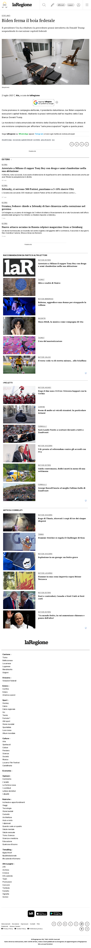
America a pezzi (8, 695)
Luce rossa (6, 730)
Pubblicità (4, 926)
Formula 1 (6, 718)
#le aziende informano (11, 858)
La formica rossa (9, 785)
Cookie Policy (21, 929)
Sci (3, 712)
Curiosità (5, 814)
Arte (4, 741)
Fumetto (5, 891)
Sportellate (6, 727)
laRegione (35, 95)
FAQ (38, 924)
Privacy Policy (8, 929)
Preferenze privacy (36, 929)
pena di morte (46, 140)
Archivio (5, 870)
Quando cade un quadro (12, 826)
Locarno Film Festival (10, 762)
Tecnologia (6, 808)
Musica (5, 759)
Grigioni (5, 672)
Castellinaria (7, 765)
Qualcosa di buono (10, 844)
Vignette (5, 894)
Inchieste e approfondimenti (13, 802)
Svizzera (6, 678)
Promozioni (7, 882)
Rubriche (6, 799)
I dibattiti (5, 794)
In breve (5, 873)
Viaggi (4, 805)
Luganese (6, 666)
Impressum (24, 924)
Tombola (6, 888)
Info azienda (7, 876)
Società (5, 756)
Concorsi (6, 885)
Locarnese (6, 663)
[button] (54, 924)
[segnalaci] (52, 5)
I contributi (6, 788)
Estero (5, 686)
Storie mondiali (8, 724)
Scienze (5, 753)
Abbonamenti (5, 924)
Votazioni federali (9, 681)
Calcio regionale (8, 709)
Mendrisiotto (7, 669)
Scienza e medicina (10, 838)
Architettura (7, 817)
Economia (7, 771)
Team (4, 879)
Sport (5, 700)
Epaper (70, 5)
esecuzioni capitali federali (23, 140)
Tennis (5, 715)
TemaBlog (7, 850)
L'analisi (5, 782)
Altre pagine (8, 864)
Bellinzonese (7, 660)
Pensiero (6, 750)
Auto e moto (7, 820)
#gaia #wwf (7, 853)
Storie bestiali (7, 811)
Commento (6, 779)
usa (53, 140)
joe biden (36, 140)
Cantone (6, 654)
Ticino (4, 657)
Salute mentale (8, 829)
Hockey (5, 703)
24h (4, 867)
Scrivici (5, 897)
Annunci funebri (15, 926)
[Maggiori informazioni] (56, 102)
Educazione (7, 841)
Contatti (32, 924)
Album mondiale (8, 733)
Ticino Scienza (8, 835)
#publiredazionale (9, 856)
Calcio (4, 706)
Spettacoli (6, 744)
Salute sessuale (8, 832)
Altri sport (6, 721)
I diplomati (6, 823)
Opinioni (6, 776)
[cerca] (44, 5)
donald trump (7, 140)
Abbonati (61, 5)
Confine (5, 689)
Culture (6, 738)
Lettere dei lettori (9, 791)
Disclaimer (15, 924)
